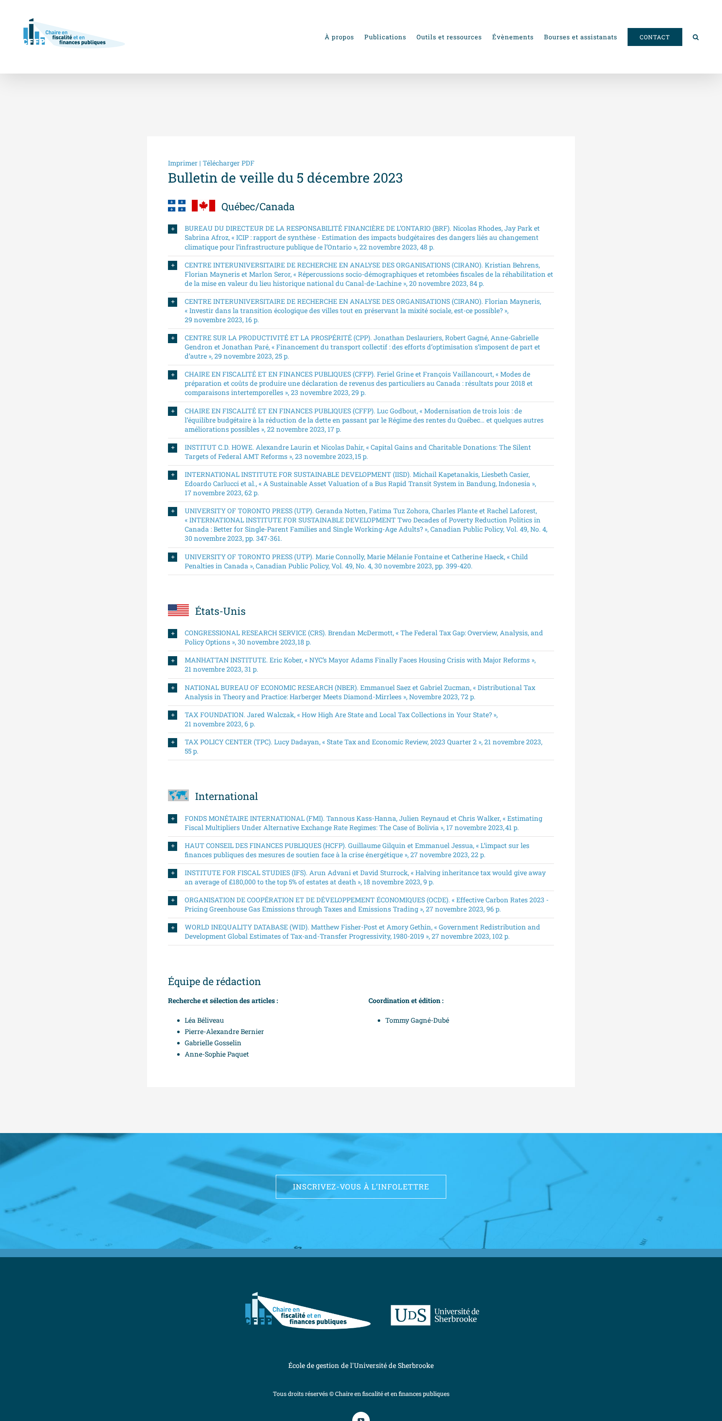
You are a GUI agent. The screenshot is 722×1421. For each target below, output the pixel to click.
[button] (696, 37)
